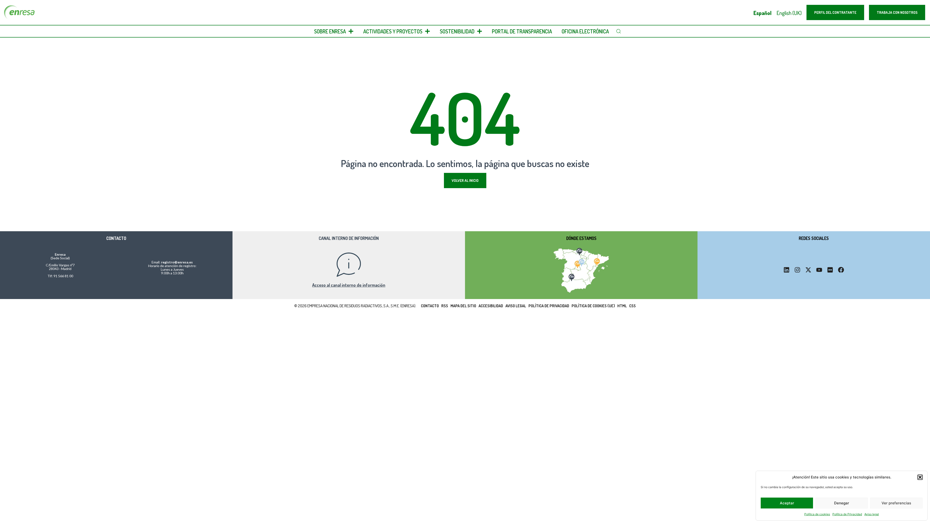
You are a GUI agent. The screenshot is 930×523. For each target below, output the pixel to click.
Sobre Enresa (330, 31)
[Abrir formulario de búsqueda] (618, 31)
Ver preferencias (896, 503)
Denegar (841, 503)
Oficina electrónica (585, 31)
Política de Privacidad (847, 514)
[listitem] (579, 251)
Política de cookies (817, 514)
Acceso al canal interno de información (348, 285)
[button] (920, 477)
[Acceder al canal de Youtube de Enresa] (819, 270)
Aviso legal (871, 514)
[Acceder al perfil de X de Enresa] (808, 270)
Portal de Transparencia (522, 31)
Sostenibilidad (457, 31)
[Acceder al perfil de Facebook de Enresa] (841, 270)
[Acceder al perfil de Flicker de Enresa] (830, 270)
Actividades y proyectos (392, 31)
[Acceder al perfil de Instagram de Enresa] (797, 270)
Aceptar (787, 503)
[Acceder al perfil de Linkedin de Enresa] (786, 270)
